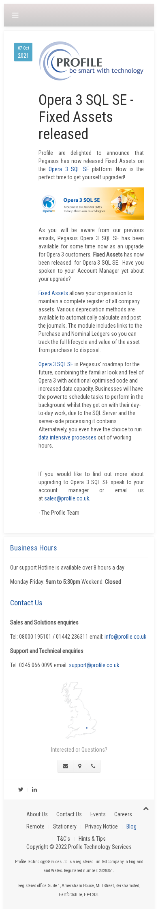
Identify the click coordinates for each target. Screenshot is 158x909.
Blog (131, 826)
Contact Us (69, 814)
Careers (123, 814)
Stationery (65, 826)
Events (98, 814)
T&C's (63, 838)
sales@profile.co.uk (66, 498)
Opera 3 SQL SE (69, 169)
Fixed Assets (53, 293)
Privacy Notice (101, 826)
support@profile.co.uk (94, 665)
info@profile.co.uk (125, 636)
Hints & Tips (92, 838)
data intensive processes (67, 437)
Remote (35, 826)
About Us (37, 814)
